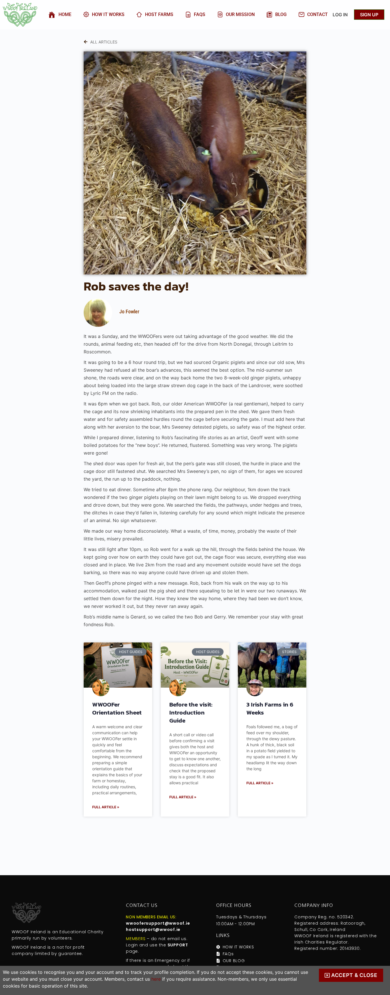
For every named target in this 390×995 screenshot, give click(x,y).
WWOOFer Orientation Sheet (117, 708)
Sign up (369, 14)
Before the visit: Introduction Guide (190, 712)
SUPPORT (178, 945)
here (156, 979)
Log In (340, 14)
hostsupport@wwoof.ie (153, 929)
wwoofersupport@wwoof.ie (158, 923)
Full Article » (105, 807)
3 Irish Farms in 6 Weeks (269, 708)
